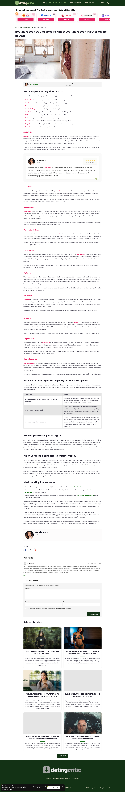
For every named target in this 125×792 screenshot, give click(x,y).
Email (65, 602)
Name (27, 602)
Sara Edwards (34, 84)
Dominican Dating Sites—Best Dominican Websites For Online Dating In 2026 (42, 738)
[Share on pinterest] (36, 550)
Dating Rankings (75, 3)
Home (43, 3)
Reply (24, 575)
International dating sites (26, 27)
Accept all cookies (53, 788)
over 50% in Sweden (75, 487)
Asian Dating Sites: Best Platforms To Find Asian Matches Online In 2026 (42, 695)
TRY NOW (25, 19)
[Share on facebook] (25, 550)
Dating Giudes (89, 3)
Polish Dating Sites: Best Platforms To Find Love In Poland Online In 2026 (82, 653)
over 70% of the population (85, 495)
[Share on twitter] (31, 550)
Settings (39, 788)
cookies (11, 786)
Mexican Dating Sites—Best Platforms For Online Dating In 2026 (82, 738)
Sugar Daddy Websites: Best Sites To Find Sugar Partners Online (82, 695)
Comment (28, 588)
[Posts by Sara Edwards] (27, 85)
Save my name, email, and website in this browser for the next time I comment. (49, 608)
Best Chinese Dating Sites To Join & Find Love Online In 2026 (42, 653)
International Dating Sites (57, 3)
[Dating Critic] (24, 3)
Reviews (101, 3)
